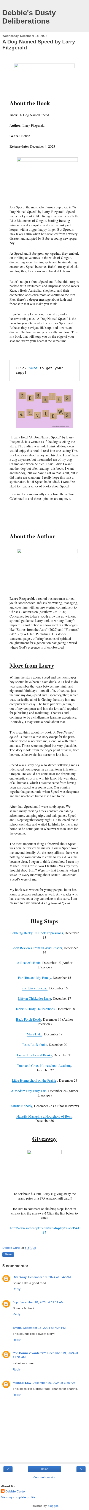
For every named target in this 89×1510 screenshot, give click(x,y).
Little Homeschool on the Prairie (34, 1080)
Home (44, 1469)
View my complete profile (18, 1497)
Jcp (15, 1302)
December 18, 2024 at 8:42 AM (49, 1277)
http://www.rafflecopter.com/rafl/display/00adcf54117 (44, 1230)
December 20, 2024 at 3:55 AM (53, 1382)
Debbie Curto (15, 1491)
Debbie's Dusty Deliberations (29, 17)
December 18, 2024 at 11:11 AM (41, 1302)
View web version (44, 1477)
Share (8, 1254)
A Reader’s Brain (29, 962)
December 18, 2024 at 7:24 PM (44, 1327)
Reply (17, 1289)
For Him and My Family (34, 977)
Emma (17, 1327)
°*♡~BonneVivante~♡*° (29, 1353)
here (33, 368)
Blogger (53, 1505)
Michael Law (22, 1382)
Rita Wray (20, 1277)
